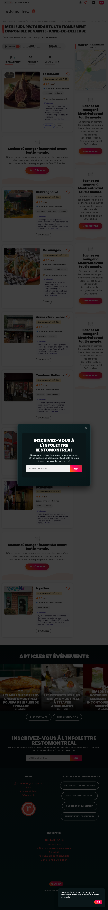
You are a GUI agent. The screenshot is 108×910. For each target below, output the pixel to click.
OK (98, 902)
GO (76, 468)
